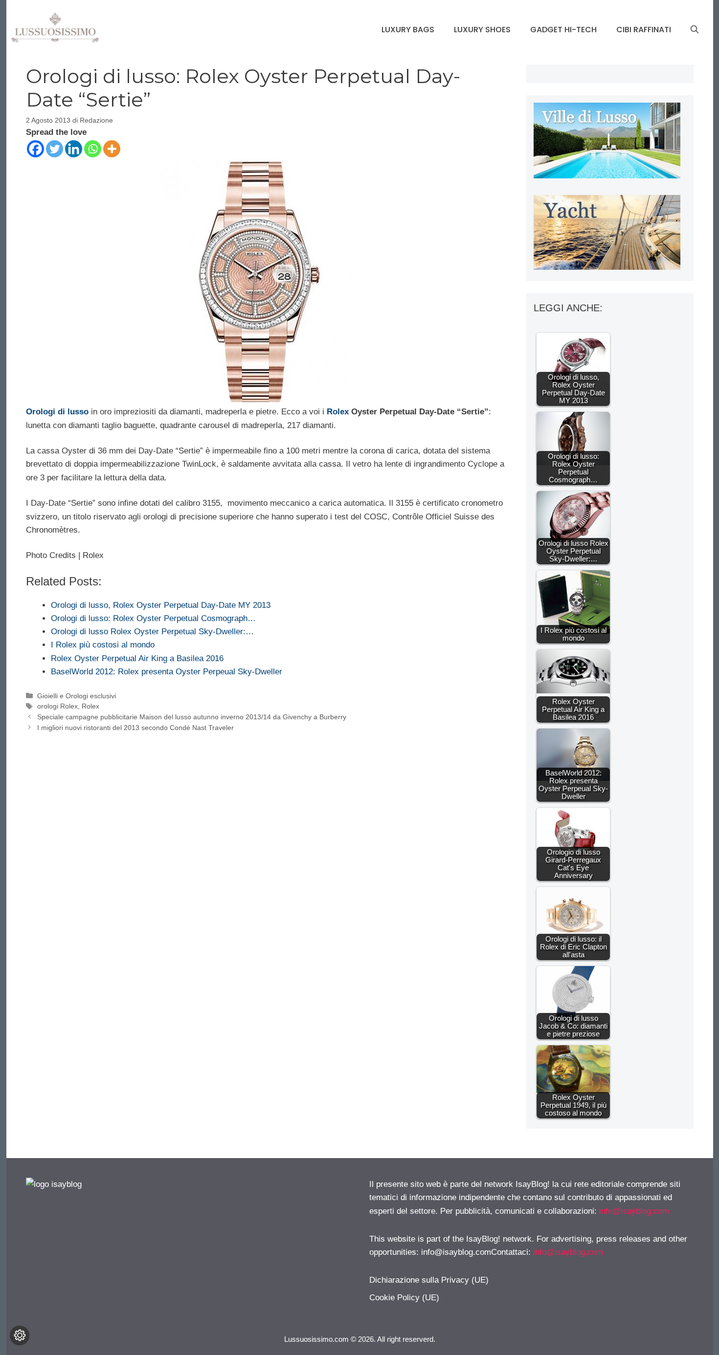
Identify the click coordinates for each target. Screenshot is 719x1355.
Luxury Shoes (482, 29)
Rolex (338, 411)
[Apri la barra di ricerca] (694, 30)
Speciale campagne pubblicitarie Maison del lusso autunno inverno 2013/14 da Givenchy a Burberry (191, 717)
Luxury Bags (408, 29)
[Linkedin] (73, 148)
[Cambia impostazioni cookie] (19, 1335)
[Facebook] (35, 148)
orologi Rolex (57, 706)
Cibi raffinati (643, 29)
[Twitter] (54, 148)
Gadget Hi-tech (563, 29)
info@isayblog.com (634, 1211)
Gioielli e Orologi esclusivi (76, 696)
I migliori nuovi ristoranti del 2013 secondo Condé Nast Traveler (135, 727)
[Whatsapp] (92, 148)
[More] (111, 148)
